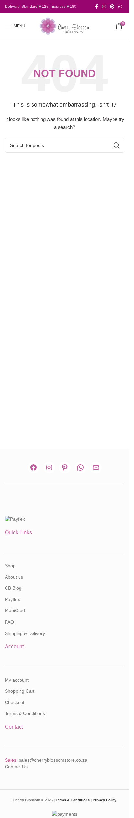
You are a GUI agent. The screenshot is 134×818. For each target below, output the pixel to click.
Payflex (12, 599)
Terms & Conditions (25, 713)
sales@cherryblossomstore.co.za (53, 760)
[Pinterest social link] (112, 6)
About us (14, 577)
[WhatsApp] (80, 467)
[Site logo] (65, 25)
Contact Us (16, 766)
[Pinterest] (65, 467)
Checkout (14, 702)
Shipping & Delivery (25, 633)
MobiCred (15, 610)
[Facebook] (33, 467)
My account (17, 679)
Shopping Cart (19, 691)
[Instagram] (49, 467)
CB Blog (13, 588)
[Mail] (96, 467)
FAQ (9, 621)
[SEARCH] (116, 145)
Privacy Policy (104, 800)
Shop (10, 565)
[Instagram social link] (104, 6)
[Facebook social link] (96, 6)
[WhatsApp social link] (120, 6)
